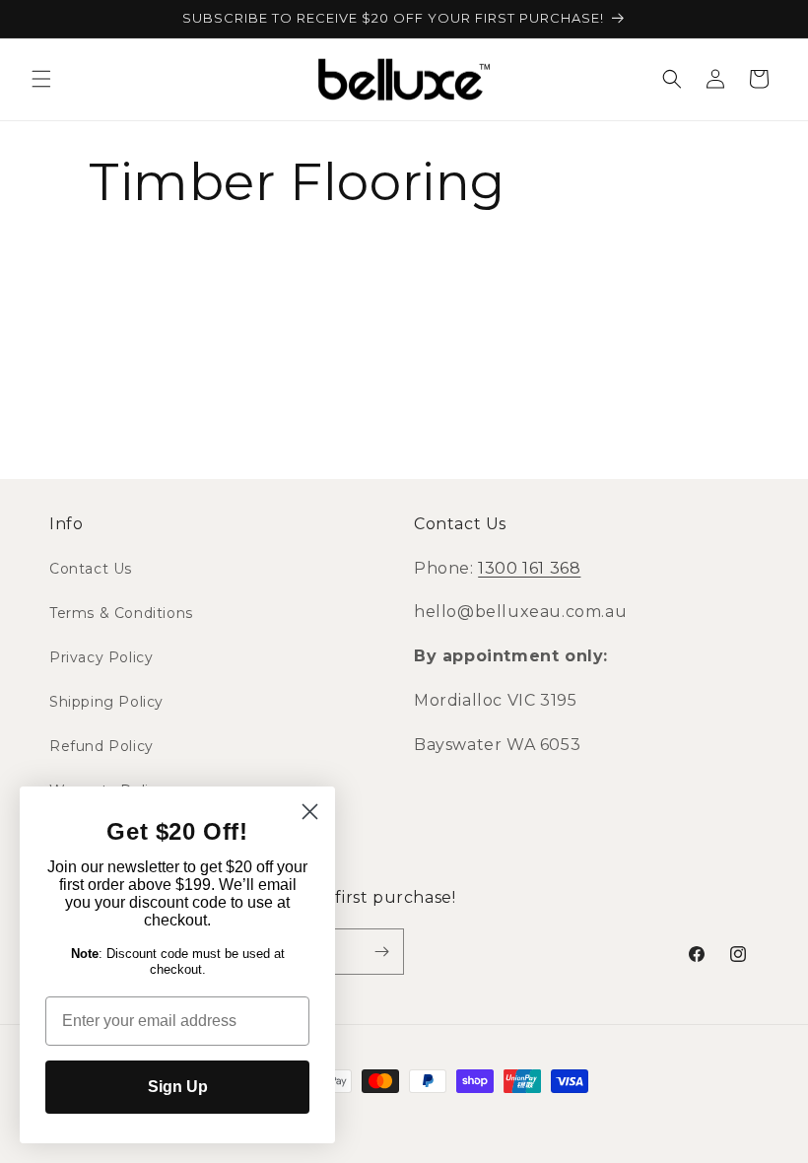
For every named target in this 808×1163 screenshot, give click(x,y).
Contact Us (90, 569)
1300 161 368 (529, 568)
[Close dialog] (310, 811)
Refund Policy (101, 746)
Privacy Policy (101, 657)
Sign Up (178, 1086)
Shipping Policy (106, 702)
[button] (41, 79)
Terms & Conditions (121, 613)
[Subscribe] (381, 951)
